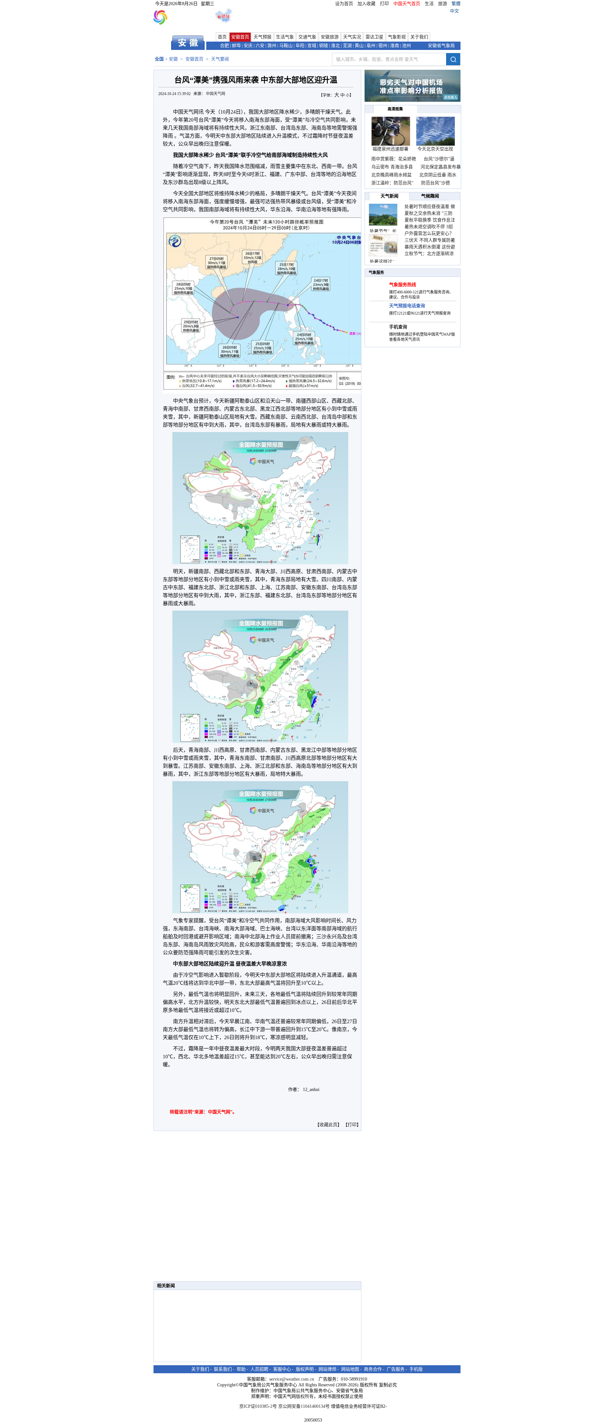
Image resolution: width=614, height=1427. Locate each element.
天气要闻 (220, 59)
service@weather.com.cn (291, 1379)
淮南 (394, 45)
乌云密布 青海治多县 (392, 166)
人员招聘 (259, 1369)
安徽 (173, 59)
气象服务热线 (402, 284)
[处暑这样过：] (383, 245)
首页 (222, 37)
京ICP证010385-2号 (258, 1406)
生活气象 (285, 37)
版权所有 (305, 1396)
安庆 (248, 45)
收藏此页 (328, 1124)
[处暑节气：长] (383, 215)
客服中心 (282, 1369)
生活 (429, 3)
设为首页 (344, 3)
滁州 (271, 45)
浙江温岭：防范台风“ (392, 182)
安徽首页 (240, 37)
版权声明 (305, 1369)
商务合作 (373, 1369)
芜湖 (347, 45)
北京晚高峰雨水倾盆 (392, 174)
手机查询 (398, 327)
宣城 (311, 45)
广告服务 (396, 1369)
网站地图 (350, 1369)
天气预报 (263, 37)
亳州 (370, 45)
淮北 (335, 45)
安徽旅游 (330, 37)
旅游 (442, 3)
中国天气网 (216, 94)
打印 (384, 3)
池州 (406, 45)
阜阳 (299, 45)
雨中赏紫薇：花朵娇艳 (393, 158)
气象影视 (397, 37)
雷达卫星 (374, 37)
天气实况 (352, 37)
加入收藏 (366, 3)
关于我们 (419, 37)
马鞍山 (286, 45)
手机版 (416, 1369)
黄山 (359, 45)
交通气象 (307, 37)
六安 (260, 45)
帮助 (241, 1369)
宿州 (382, 45)
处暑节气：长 (383, 231)
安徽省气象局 (441, 45)
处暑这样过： (383, 261)
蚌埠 (236, 45)
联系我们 (223, 1369)
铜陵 (323, 45)
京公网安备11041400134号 (304, 1406)
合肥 (224, 45)
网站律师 (327, 1369)
